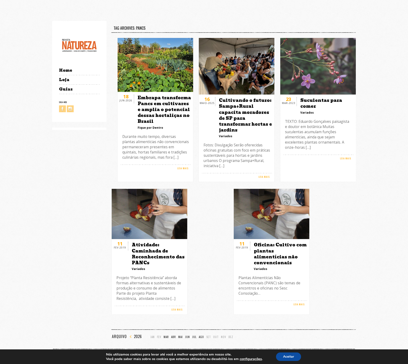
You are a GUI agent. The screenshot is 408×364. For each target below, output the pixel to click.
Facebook (62, 108)
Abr (173, 337)
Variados (225, 136)
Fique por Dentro (150, 128)
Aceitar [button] (288, 356)
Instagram (70, 108)
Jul (194, 337)
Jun (187, 337)
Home (65, 70)
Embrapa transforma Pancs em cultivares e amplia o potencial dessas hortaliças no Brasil (164, 109)
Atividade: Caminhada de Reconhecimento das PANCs (158, 253)
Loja (64, 80)
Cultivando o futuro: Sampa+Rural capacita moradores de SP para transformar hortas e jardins (245, 115)
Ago (201, 337)
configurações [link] (251, 358)
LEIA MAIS (182, 168)
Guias (66, 89)
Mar (166, 337)
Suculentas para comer (321, 103)
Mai (180, 337)
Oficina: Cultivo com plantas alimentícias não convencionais (280, 253)
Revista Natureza (79, 45)
